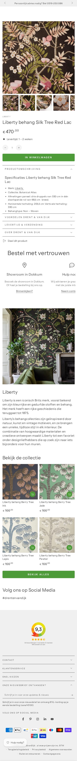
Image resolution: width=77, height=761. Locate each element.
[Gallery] (39, 66)
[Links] (5, 3)
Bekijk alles (38, 574)
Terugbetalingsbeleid (18, 749)
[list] (38, 279)
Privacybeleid (39, 749)
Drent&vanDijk (28, 745)
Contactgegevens (52, 754)
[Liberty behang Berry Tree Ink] (20, 481)
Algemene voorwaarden (60, 749)
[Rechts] (72, 3)
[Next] (69, 57)
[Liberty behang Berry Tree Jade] (57, 481)
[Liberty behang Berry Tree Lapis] (20, 535)
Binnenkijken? (24, 291)
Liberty (7, 117)
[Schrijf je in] (73, 695)
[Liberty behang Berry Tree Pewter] (57, 535)
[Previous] (8, 57)
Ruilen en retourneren (29, 754)
